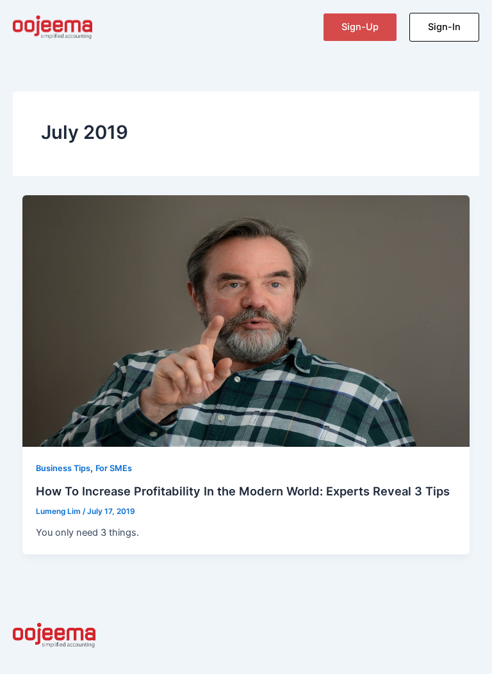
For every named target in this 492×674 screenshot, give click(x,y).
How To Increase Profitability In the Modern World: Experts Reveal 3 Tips (243, 491)
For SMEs (113, 468)
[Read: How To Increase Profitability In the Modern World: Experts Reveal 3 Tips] (246, 320)
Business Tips (63, 468)
